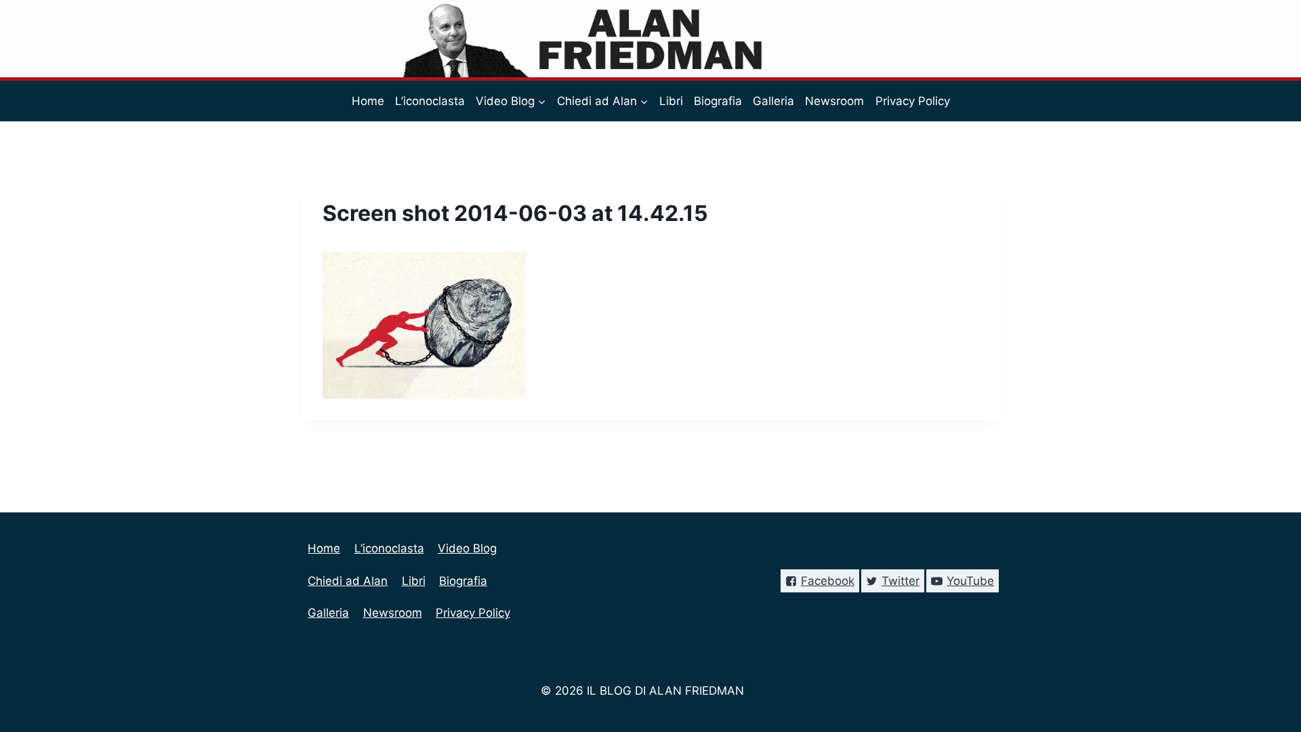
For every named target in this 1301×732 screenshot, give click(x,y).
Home (368, 101)
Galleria (773, 101)
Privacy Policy (912, 101)
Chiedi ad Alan (348, 581)
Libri (671, 101)
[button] (541, 101)
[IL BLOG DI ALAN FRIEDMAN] (650, 38)
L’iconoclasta (430, 101)
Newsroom (834, 101)
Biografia (718, 101)
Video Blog (467, 548)
